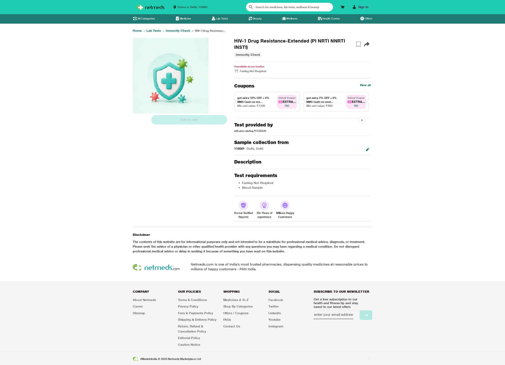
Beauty (257, 18)
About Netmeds (144, 300)
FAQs (227, 319)
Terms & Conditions (192, 300)
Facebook (275, 300)
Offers (368, 18)
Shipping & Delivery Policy (197, 319)
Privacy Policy (188, 306)
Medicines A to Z (236, 300)
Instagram (275, 326)
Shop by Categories (238, 306)
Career (138, 306)
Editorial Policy (189, 338)
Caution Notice (189, 344)
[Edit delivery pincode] (367, 149)
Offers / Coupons (236, 313)
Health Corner (331, 18)
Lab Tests (222, 18)
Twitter (273, 306)
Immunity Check (248, 55)
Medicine (185, 18)
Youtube (274, 319)
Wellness (291, 18)
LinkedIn (274, 313)
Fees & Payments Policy (195, 313)
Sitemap (139, 313)
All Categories (146, 18)
